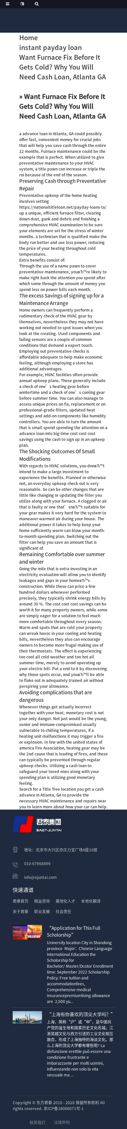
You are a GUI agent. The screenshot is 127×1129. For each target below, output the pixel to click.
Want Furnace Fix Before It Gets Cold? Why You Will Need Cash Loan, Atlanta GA (62, 67)
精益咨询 (42, 901)
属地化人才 (65, 901)
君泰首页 (20, 901)
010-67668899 (37, 863)
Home (28, 37)
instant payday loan (50, 47)
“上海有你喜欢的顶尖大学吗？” (81, 1014)
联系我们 (37, 1122)
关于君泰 (20, 911)
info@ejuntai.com (40, 877)
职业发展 (42, 911)
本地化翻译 (91, 901)
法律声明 (62, 1122)
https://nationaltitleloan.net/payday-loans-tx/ (62, 207)
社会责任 (63, 911)
